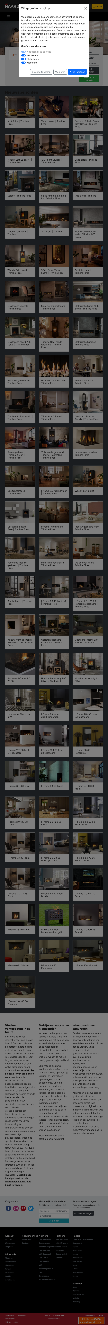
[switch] (23, 55)
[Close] (85, 8)
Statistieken (33, 59)
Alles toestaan (77, 72)
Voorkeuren (33, 55)
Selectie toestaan (41, 72)
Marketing (32, 62)
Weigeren (60, 72)
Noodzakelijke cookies (39, 51)
